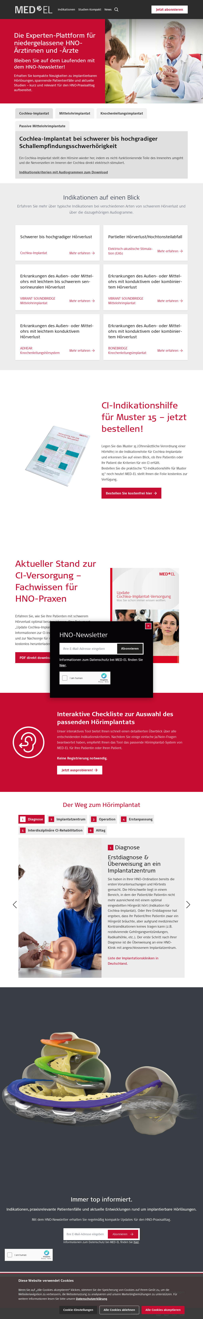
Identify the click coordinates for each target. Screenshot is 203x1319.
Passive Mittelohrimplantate (42, 126)
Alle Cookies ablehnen (119, 1310)
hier (62, 665)
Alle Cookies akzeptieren (163, 1310)
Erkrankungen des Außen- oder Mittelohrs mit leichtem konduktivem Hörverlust (57, 331)
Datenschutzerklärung (91, 1299)
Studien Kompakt (89, 9)
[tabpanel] (101, 905)
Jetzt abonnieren (169, 9)
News (108, 9)
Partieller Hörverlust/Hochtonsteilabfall (145, 237)
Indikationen (66, 9)
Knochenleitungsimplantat (122, 113)
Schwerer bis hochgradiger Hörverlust (56, 237)
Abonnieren (130, 648)
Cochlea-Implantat (34, 113)
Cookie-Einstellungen (78, 1310)
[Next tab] (188, 904)
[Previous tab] (15, 904)
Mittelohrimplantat (74, 113)
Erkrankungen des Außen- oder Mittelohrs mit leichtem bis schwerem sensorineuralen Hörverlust (57, 281)
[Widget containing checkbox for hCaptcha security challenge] (84, 678)
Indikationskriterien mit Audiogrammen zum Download (63, 172)
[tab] (31, 819)
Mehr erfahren (79, 253)
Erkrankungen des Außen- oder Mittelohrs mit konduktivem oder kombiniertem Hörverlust (145, 281)
